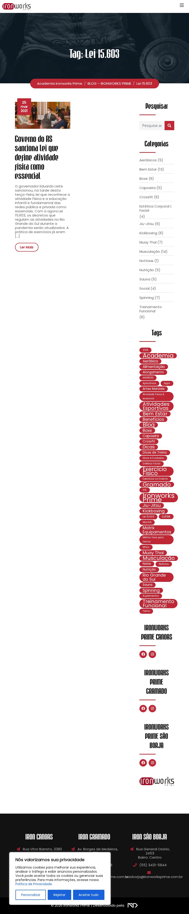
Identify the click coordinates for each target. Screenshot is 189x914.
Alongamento (153, 372)
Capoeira (147, 187)
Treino (146, 611)
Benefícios (153, 419)
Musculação (149, 251)
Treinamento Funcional (150, 308)
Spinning (146, 297)
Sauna (144, 279)
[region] (60, 878)
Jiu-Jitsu (146, 223)
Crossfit (146, 197)
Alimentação (154, 366)
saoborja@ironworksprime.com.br (154, 876)
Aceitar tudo (89, 895)
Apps (167, 383)
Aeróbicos (148, 160)
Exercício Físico (155, 471)
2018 (145, 350)
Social (144, 288)
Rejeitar (59, 895)
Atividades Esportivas (156, 406)
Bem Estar (148, 169)
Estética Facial (151, 463)
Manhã (147, 522)
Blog (149, 424)
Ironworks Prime (159, 497)
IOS (145, 490)
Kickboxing (148, 233)
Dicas (149, 447)
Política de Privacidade (33, 884)
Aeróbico (150, 361)
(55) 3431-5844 (153, 865)
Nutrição (146, 270)
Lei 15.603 (148, 516)
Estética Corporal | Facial (155, 208)
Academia (158, 355)
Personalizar (30, 895)
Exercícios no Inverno (155, 479)
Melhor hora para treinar (153, 539)
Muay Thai (148, 242)
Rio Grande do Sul (154, 577)
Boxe (143, 178)
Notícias (146, 260)
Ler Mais (26, 247)
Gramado (157, 484)
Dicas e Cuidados (153, 458)
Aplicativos (149, 383)
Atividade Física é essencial (153, 396)
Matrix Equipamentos (157, 530)
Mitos (146, 547)
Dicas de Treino (155, 452)
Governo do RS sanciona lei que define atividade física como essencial (37, 157)
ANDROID (148, 377)
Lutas (166, 516)
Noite (147, 564)
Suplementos (151, 596)
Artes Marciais (154, 389)
